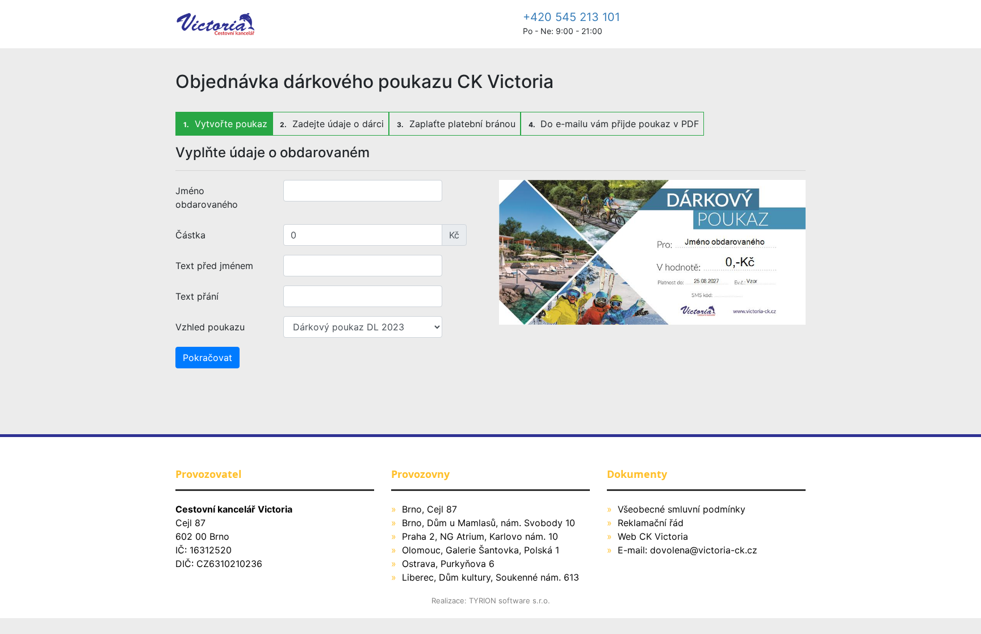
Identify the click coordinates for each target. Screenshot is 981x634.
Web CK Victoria (653, 536)
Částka (190, 235)
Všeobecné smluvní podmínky (681, 509)
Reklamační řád (651, 522)
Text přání (197, 296)
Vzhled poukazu (210, 327)
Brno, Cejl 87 (429, 509)
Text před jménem (214, 265)
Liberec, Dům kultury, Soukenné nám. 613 (490, 577)
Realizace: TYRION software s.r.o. (490, 600)
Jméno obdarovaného (206, 197)
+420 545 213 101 (571, 17)
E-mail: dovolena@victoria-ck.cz (687, 550)
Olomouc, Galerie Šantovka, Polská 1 (480, 550)
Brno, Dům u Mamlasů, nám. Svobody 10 (488, 522)
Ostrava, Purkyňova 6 (448, 563)
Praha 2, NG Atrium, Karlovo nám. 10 (480, 536)
